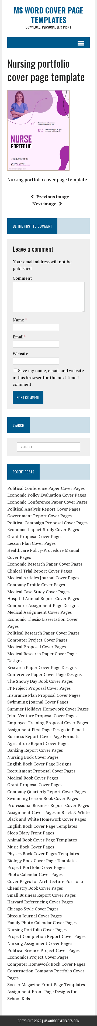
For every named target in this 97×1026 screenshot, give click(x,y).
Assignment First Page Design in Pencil (45, 730)
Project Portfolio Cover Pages (36, 867)
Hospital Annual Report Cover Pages (43, 598)
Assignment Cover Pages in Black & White (48, 812)
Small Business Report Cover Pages (41, 895)
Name (19, 320)
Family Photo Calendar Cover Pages (42, 923)
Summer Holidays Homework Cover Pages (48, 709)
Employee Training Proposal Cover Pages (47, 723)
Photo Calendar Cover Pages (35, 874)
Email (18, 337)
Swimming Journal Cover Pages (37, 702)
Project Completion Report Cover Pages (46, 936)
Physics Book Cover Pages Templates (43, 854)
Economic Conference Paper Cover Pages (47, 502)
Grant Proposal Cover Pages (34, 536)
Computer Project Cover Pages (37, 640)
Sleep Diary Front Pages (30, 833)
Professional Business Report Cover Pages (48, 805)
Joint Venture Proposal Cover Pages (42, 716)
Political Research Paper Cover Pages (43, 633)
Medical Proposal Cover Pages (36, 647)
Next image (44, 204)
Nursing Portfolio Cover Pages (37, 930)
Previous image (52, 197)
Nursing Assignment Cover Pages (39, 943)
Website (20, 353)
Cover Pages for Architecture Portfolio (45, 881)
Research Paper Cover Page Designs (42, 667)
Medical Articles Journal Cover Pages (43, 578)
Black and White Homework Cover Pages (46, 819)
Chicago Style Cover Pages (32, 909)
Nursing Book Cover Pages (32, 757)
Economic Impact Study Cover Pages (43, 529)
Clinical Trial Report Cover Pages (39, 571)
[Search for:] (49, 446)
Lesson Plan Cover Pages (31, 543)
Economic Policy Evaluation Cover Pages (46, 495)
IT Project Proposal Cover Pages (39, 688)
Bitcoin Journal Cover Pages (34, 916)
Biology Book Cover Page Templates (42, 861)
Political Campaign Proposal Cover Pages (47, 523)
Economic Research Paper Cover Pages (44, 564)
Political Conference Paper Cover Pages (46, 488)
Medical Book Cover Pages (32, 778)
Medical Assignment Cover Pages (39, 612)
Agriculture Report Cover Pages (38, 743)
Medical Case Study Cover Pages (38, 592)
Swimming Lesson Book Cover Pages (42, 798)
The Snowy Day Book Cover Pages (40, 681)
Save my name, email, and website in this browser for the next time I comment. (48, 377)
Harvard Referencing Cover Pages (40, 902)
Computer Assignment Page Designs (42, 605)
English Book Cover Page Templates (42, 826)
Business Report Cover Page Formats (43, 736)
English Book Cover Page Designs (39, 764)
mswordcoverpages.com (61, 1020)
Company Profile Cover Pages (36, 585)
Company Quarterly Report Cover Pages (46, 792)
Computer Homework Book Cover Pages (46, 964)
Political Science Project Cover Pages (43, 950)
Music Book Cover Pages (30, 847)
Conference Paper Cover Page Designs (44, 674)
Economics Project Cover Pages (37, 957)
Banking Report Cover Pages (35, 750)
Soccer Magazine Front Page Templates (46, 984)
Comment (22, 278)
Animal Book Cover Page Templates (42, 840)
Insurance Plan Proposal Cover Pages (43, 695)
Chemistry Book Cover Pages (35, 888)
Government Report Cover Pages (39, 516)
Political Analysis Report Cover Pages (43, 509)
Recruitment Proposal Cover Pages (41, 771)
